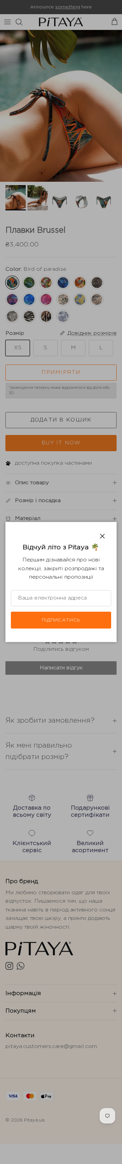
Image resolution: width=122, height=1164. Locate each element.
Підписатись (61, 620)
